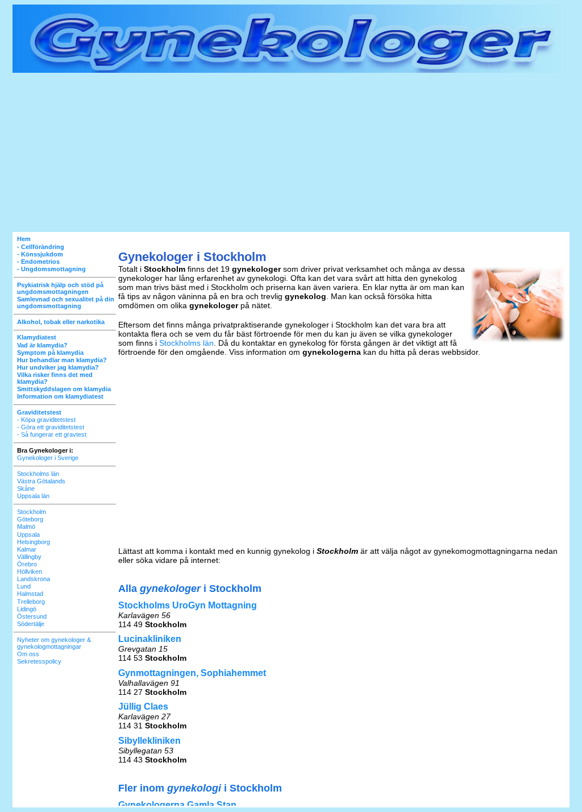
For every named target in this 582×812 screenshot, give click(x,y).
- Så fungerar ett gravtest (51, 434)
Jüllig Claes (143, 706)
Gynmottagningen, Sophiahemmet (192, 673)
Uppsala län (33, 495)
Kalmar (26, 549)
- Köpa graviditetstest (46, 419)
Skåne (26, 488)
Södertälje (30, 623)
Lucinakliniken (149, 639)
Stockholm (31, 511)
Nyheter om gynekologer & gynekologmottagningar (54, 643)
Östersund (32, 616)
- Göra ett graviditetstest (50, 427)
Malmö (26, 526)
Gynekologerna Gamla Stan (177, 805)
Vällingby (29, 556)
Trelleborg (31, 601)
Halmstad (30, 593)
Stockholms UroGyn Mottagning (187, 605)
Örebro (27, 564)
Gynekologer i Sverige (47, 457)
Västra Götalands (41, 481)
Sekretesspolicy (39, 661)
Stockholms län (38, 473)
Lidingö (26, 609)
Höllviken (29, 571)
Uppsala (28, 534)
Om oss (28, 654)
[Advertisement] (291, 152)
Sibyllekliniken (149, 740)
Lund (24, 586)
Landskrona (33, 578)
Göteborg (30, 519)
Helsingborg (33, 541)
